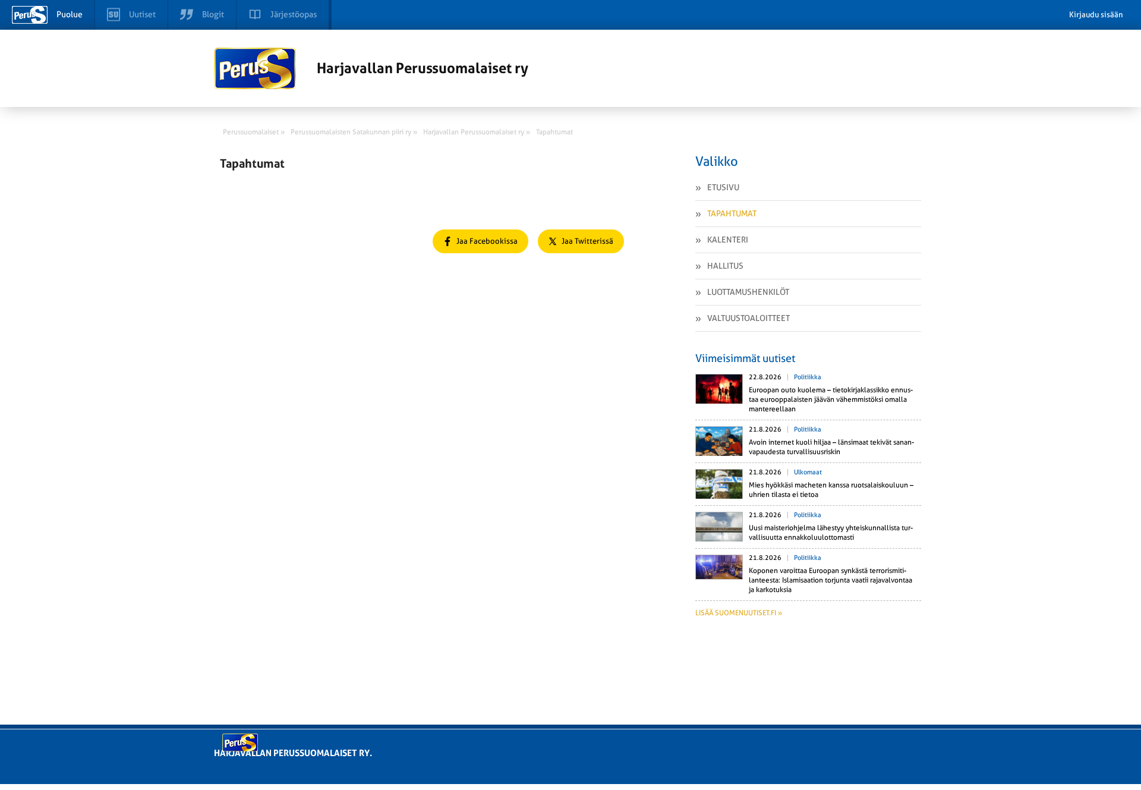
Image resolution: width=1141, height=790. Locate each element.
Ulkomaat (808, 472)
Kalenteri (727, 239)
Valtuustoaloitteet (748, 318)
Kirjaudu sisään (1096, 14)
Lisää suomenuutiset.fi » (738, 613)
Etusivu (723, 187)
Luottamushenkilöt (748, 292)
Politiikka (807, 377)
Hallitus (725, 265)
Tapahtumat (732, 213)
